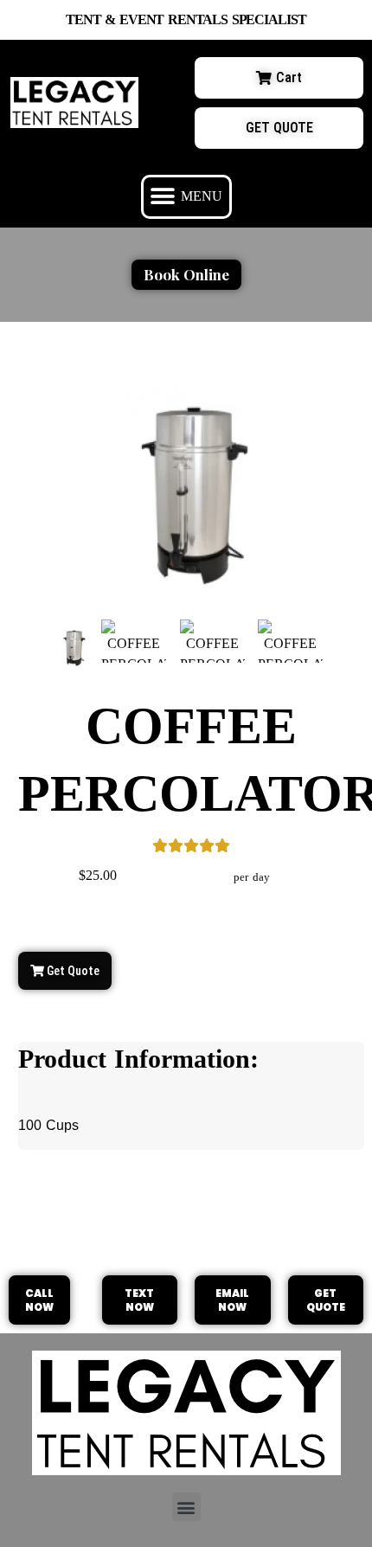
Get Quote (71, 971)
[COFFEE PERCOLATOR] (73, 647)
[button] (186, 197)
